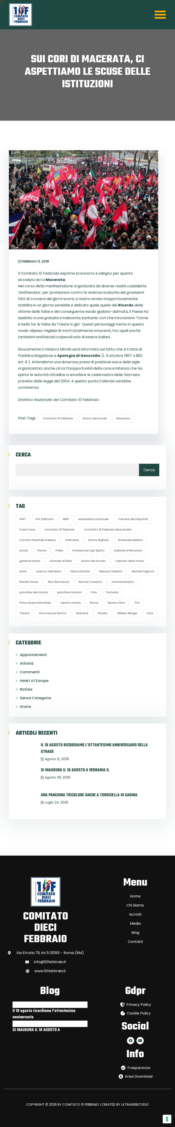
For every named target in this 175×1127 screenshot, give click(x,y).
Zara (150, 613)
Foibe (59, 550)
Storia (25, 706)
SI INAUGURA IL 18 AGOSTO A (36, 1030)
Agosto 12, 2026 (57, 759)
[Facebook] (130, 1040)
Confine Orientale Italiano (37, 540)
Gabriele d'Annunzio (128, 550)
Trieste (24, 613)
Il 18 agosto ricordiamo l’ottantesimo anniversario (44, 1014)
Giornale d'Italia (61, 561)
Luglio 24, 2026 (56, 802)
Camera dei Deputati (133, 519)
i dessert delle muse (129, 561)
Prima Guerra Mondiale (35, 603)
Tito (137, 603)
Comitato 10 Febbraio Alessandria (107, 529)
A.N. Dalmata (44, 519)
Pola (94, 592)
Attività (26, 663)
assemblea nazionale (93, 519)
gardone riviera (29, 561)
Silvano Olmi (116, 603)
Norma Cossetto (90, 582)
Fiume (42, 550)
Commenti (30, 672)
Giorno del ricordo (94, 418)
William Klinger (127, 613)
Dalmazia (72, 540)
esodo (23, 550)
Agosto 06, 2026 (57, 777)
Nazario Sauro (29, 582)
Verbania (82, 613)
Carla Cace (27, 529)
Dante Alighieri (98, 540)
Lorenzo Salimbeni (48, 571)
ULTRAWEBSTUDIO (135, 1104)
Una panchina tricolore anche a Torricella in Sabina (89, 795)
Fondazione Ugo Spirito (88, 550)
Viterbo (103, 613)
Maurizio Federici (110, 571)
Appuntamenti (33, 654)
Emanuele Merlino (130, 540)
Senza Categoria (35, 698)
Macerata (123, 418)
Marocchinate (80, 571)
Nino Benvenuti (58, 582)
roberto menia (70, 603)
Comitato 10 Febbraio (58, 418)
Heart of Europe (34, 680)
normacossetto (123, 582)
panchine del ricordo (33, 592)
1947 (22, 519)
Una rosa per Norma (52, 613)
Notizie (26, 689)
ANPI (66, 519)
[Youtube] (140, 1040)
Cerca (23, 455)
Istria (22, 571)
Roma (94, 603)
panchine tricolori (69, 592)
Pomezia (112, 592)
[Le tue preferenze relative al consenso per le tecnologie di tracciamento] (167, 1119)
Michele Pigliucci (143, 571)
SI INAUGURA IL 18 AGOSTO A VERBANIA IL (75, 770)
